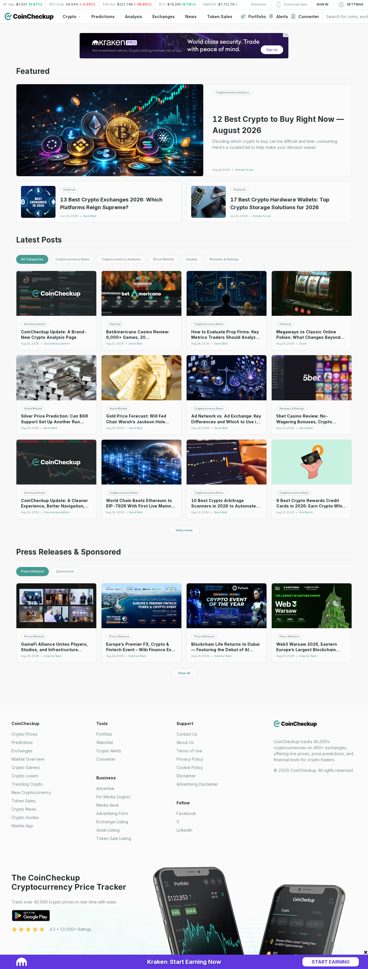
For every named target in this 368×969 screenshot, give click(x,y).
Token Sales (23, 800)
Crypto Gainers (26, 767)
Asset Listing (108, 830)
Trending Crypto (27, 784)
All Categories (32, 259)
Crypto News (24, 809)
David (302, 343)
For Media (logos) (113, 796)
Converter (106, 759)
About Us (185, 742)
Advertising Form (112, 813)
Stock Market (163, 259)
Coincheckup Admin (57, 343)
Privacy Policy (190, 759)
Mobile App (22, 825)
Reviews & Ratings (224, 259)
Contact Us (187, 734)
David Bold (89, 216)
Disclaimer (186, 775)
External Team (53, 656)
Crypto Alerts (108, 750)
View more (184, 530)
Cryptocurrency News (72, 259)
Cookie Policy (190, 767)
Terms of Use (189, 750)
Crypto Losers (25, 775)
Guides (192, 259)
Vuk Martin (306, 512)
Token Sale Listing (113, 838)
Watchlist (104, 742)
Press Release (32, 571)
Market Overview (28, 759)
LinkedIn (184, 830)
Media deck (107, 805)
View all (184, 673)
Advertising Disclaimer (197, 784)
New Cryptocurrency (31, 792)
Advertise (105, 788)
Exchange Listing (112, 821)
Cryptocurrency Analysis (121, 259)
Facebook (186, 813)
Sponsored (65, 571)
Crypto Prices (24, 734)
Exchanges (22, 750)
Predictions (22, 742)
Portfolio (104, 734)
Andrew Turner (244, 169)
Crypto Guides (25, 817)
